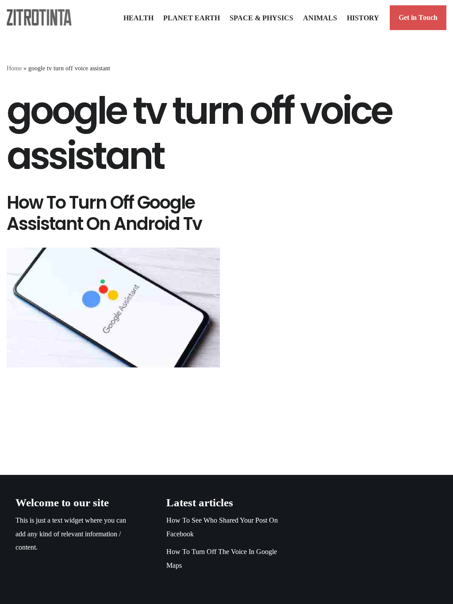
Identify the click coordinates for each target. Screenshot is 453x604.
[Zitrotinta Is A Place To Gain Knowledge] (41, 17)
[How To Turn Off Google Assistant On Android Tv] (113, 307)
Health (138, 18)
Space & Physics (261, 18)
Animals (320, 18)
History (363, 18)
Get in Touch (418, 17)
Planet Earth (191, 18)
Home (14, 68)
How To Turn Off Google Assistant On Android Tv (104, 213)
